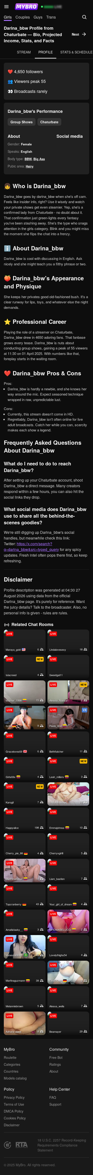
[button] (6, 6)
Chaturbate (49, 121)
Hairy (29, 166)
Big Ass (39, 159)
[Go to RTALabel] (22, 1145)
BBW (28, 159)
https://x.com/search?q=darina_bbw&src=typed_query (31, 546)
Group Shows (21, 121)
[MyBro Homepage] (26, 6)
